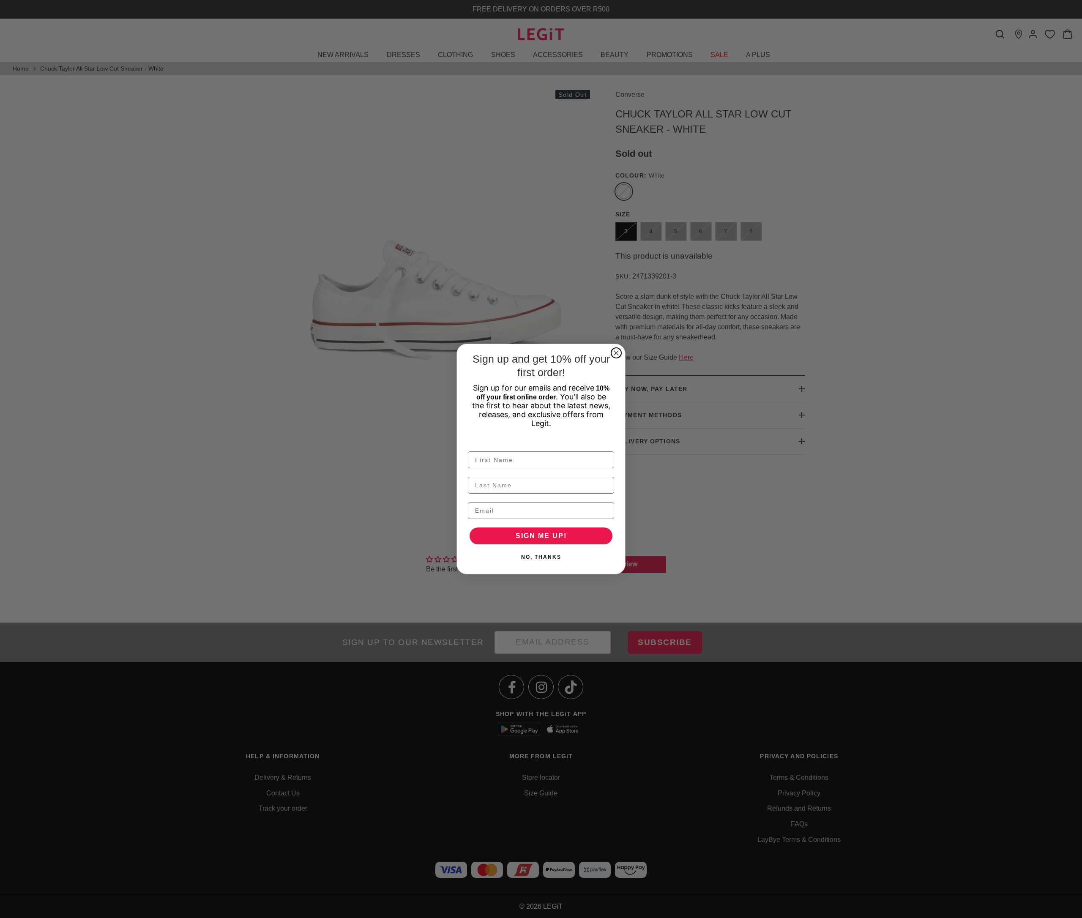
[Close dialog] (616, 353)
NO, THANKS (541, 557)
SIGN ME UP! (541, 535)
